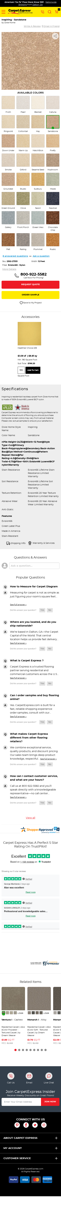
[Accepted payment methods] (30, 1179)
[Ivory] (11, 1012)
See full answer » (18, 605)
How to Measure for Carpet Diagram (34, 586)
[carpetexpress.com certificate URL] (44, 962)
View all (30, 818)
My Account (12, 1148)
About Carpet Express (20, 1138)
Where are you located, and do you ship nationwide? (33, 624)
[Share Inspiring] (55, 36)
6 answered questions (15, 256)
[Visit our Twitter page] (35, 1125)
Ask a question (41, 256)
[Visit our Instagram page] (44, 1125)
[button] (3, 12)
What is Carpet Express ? (26, 660)
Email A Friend (51, 26)
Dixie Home (9, 23)
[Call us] (42, 11)
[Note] (29, 1012)
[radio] (8, 105)
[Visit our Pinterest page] (17, 1125)
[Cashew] (3, 1012)
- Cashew (12, 1020)
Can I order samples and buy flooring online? (34, 697)
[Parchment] (15, 1012)
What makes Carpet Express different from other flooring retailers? (29, 738)
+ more (20, 1013)
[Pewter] (37, 1012)
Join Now (50, 1102)
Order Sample (30, 295)
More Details (9, 269)
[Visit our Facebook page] (26, 1125)
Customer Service (17, 1158)
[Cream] (7, 1012)
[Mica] (33, 1012)
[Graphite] (41, 1012)
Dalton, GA (38, 5)
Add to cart (32, 370)
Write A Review (32, 26)
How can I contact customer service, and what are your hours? (34, 778)
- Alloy (36, 1020)
